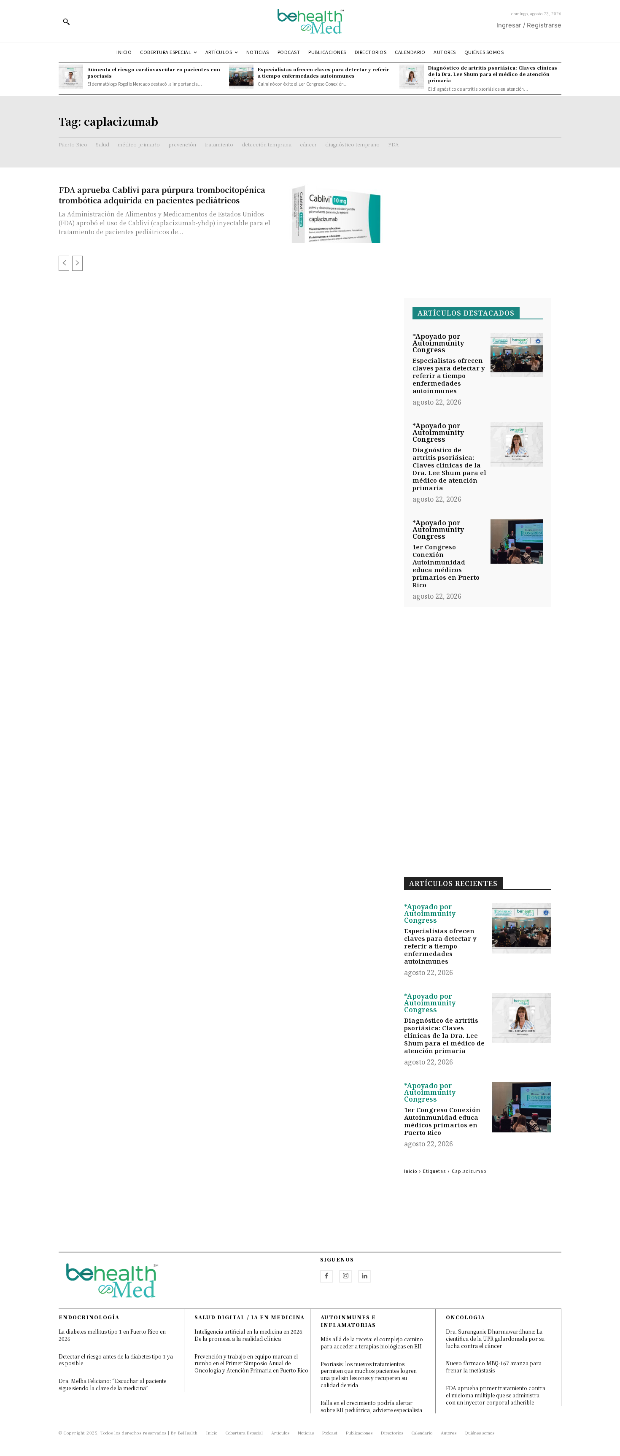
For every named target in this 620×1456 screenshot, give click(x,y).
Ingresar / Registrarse (528, 25)
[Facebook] (326, 1276)
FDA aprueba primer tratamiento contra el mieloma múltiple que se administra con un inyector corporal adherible (495, 1395)
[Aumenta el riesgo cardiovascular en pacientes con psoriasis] (71, 77)
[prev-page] (64, 263)
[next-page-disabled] (77, 263)
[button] (66, 21)
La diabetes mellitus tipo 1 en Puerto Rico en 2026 (112, 1335)
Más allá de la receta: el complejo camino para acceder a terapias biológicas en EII (372, 1342)
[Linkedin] (364, 1276)
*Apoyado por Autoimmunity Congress (438, 343)
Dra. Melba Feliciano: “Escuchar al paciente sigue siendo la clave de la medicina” (112, 1384)
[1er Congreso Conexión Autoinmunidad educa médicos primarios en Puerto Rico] (517, 541)
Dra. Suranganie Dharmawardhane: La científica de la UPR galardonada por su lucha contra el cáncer (495, 1338)
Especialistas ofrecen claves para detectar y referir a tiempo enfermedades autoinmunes (323, 72)
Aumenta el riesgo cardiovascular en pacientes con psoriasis (153, 72)
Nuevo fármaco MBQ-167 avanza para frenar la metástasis (494, 1366)
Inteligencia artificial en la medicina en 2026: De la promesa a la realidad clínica (249, 1335)
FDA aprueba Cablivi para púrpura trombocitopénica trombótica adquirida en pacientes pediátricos (162, 194)
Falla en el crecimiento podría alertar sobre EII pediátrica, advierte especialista (371, 1406)
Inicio (410, 1171)
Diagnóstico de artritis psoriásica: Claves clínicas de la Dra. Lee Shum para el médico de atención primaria (492, 74)
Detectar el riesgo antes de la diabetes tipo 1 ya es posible (116, 1360)
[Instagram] (345, 1276)
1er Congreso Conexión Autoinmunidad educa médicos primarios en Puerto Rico (446, 566)
